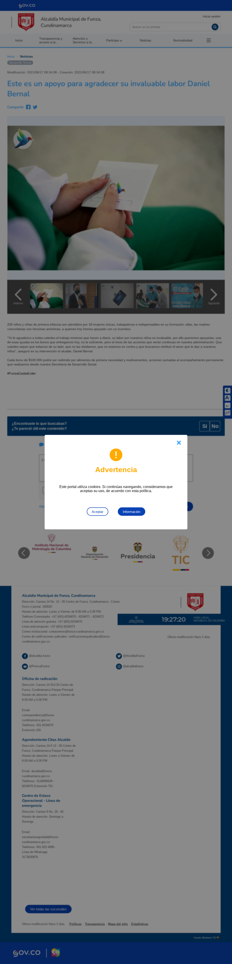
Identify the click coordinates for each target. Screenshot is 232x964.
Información (131, 511)
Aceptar (97, 511)
